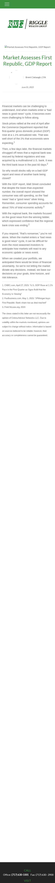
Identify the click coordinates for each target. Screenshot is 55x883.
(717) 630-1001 (20, 874)
